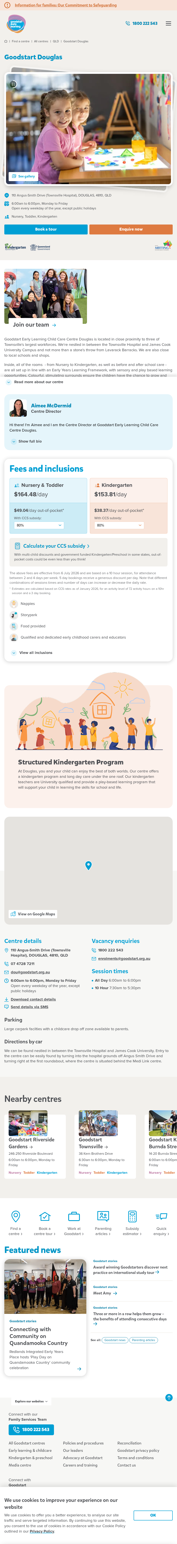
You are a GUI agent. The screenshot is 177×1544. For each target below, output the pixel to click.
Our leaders (73, 1450)
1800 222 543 (145, 23)
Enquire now (131, 229)
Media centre (20, 1465)
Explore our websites (29, 1401)
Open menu (168, 23)
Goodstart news (115, 1340)
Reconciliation (129, 1443)
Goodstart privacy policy (138, 1450)
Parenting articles (143, 1340)
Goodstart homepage (16, 23)
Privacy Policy (42, 1531)
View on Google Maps (36, 914)
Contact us (126, 1465)
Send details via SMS (29, 1007)
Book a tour (46, 229)
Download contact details (33, 999)
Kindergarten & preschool (30, 1457)
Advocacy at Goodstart (83, 1457)
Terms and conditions (135, 1457)
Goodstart (91, 1143)
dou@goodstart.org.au (30, 972)
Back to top (169, 1397)
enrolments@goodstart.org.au (124, 959)
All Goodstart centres (27, 1443)
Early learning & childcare (30, 1450)
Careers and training (80, 1465)
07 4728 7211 (22, 964)
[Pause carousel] (13, 84)
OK (153, 1515)
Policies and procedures (83, 1443)
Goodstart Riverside (31, 1143)
